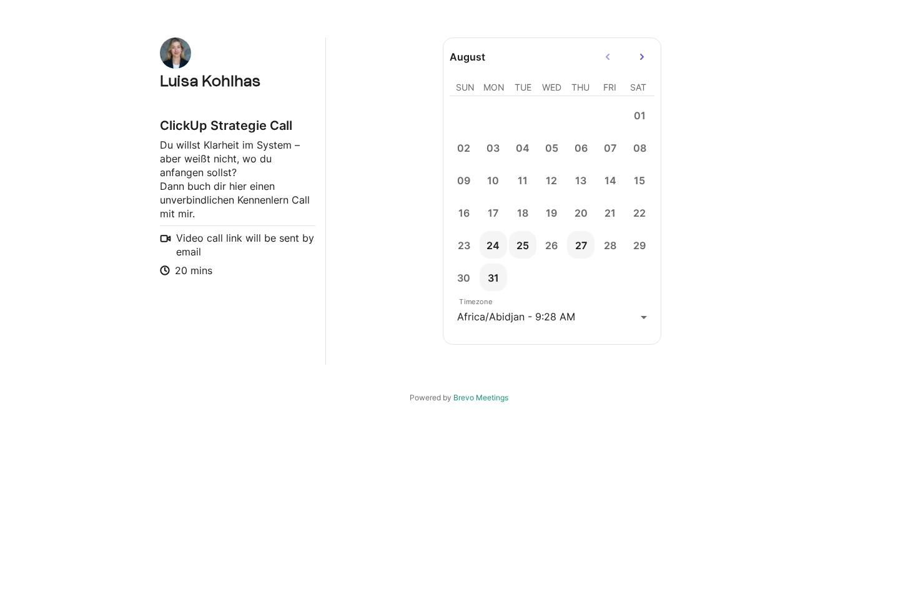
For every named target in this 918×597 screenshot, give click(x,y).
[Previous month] (607, 56)
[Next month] (641, 56)
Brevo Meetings (480, 397)
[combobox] (552, 317)
